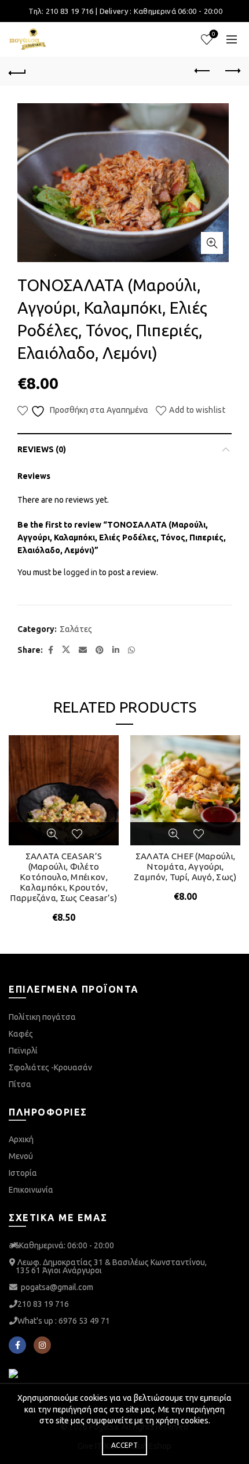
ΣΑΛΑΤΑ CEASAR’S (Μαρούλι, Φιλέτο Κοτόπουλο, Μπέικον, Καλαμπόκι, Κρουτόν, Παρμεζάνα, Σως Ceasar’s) (63, 877)
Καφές (21, 1033)
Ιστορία (23, 1173)
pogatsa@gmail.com (57, 1287)
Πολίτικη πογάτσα (42, 1017)
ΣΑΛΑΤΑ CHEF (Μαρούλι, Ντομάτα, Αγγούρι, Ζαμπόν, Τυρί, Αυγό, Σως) (185, 866)
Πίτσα (20, 1084)
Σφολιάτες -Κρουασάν (50, 1067)
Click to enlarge (212, 243)
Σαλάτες (76, 629)
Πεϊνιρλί (23, 1050)
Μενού (21, 1156)
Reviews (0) (41, 449)
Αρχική (21, 1139)
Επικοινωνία (31, 1189)
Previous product (202, 71)
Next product (231, 71)
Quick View (52, 833)
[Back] (17, 71)
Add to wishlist (197, 410)
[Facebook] (17, 1345)
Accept (124, 1445)
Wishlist (213, 34)
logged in (80, 572)
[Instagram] (42, 1345)
